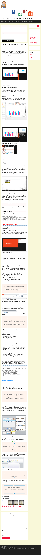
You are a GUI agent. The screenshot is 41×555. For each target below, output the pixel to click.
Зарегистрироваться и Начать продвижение (9, 224)
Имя (3, 530)
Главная (2, 21)
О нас (22, 21)
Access (13, 21)
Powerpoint (17, 21)
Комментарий (4, 517)
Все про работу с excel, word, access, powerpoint (19, 18)
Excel (9, 21)
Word (6, 21)
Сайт (2, 535)
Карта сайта (31, 21)
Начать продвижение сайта (8, 40)
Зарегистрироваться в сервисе (7, 380)
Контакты (25, 21)
